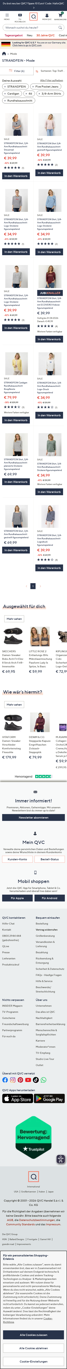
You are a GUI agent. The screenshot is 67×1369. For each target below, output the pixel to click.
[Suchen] (60, 27)
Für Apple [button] (17, 898)
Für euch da (8, 1036)
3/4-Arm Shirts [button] (51, 93)
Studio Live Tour (45, 1058)
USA (16, 1191)
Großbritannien (28, 1191)
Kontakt (6, 929)
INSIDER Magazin (12, 1005)
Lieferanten (8, 958)
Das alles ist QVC (45, 1011)
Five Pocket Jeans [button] (46, 86)
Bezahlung (42, 952)
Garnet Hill (45, 1239)
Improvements (24, 1244)
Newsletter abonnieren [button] (33, 817)
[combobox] (30, 27)
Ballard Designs (16, 1239)
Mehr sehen (14, 619)
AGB (10, 1220)
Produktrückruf (10, 964)
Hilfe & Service (44, 981)
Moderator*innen (45, 1046)
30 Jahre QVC (45, 35)
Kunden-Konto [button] (17, 859)
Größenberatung (45, 935)
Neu (29, 35)
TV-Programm (10, 1011)
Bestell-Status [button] (50, 859)
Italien (42, 1191)
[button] (7, 17)
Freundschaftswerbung (15, 1024)
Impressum (53, 1224)
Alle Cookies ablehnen (33, 1348)
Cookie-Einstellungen (34, 1361)
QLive (5, 946)
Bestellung (42, 923)
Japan (51, 1191)
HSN (4, 1239)
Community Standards (20, 1224)
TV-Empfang (43, 1052)
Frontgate (32, 1239)
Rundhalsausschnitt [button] (19, 100)
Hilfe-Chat (8, 923)
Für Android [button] (49, 898)
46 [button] (30, 93)
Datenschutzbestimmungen (37, 1220)
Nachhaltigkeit (44, 1017)
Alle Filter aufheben (51, 80)
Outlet (39, 1065)
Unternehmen (44, 1005)
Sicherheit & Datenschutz (50, 968)
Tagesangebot (14, 35)
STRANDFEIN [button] (16, 86)
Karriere (40, 1040)
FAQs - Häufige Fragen (49, 974)
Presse (6, 952)
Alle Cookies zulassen (33, 1335)
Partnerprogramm (12, 1030)
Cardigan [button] (13, 93)
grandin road (8, 1244)
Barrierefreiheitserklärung (50, 1024)
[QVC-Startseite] (4, 54)
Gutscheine (8, 1017)
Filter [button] (19, 70)
